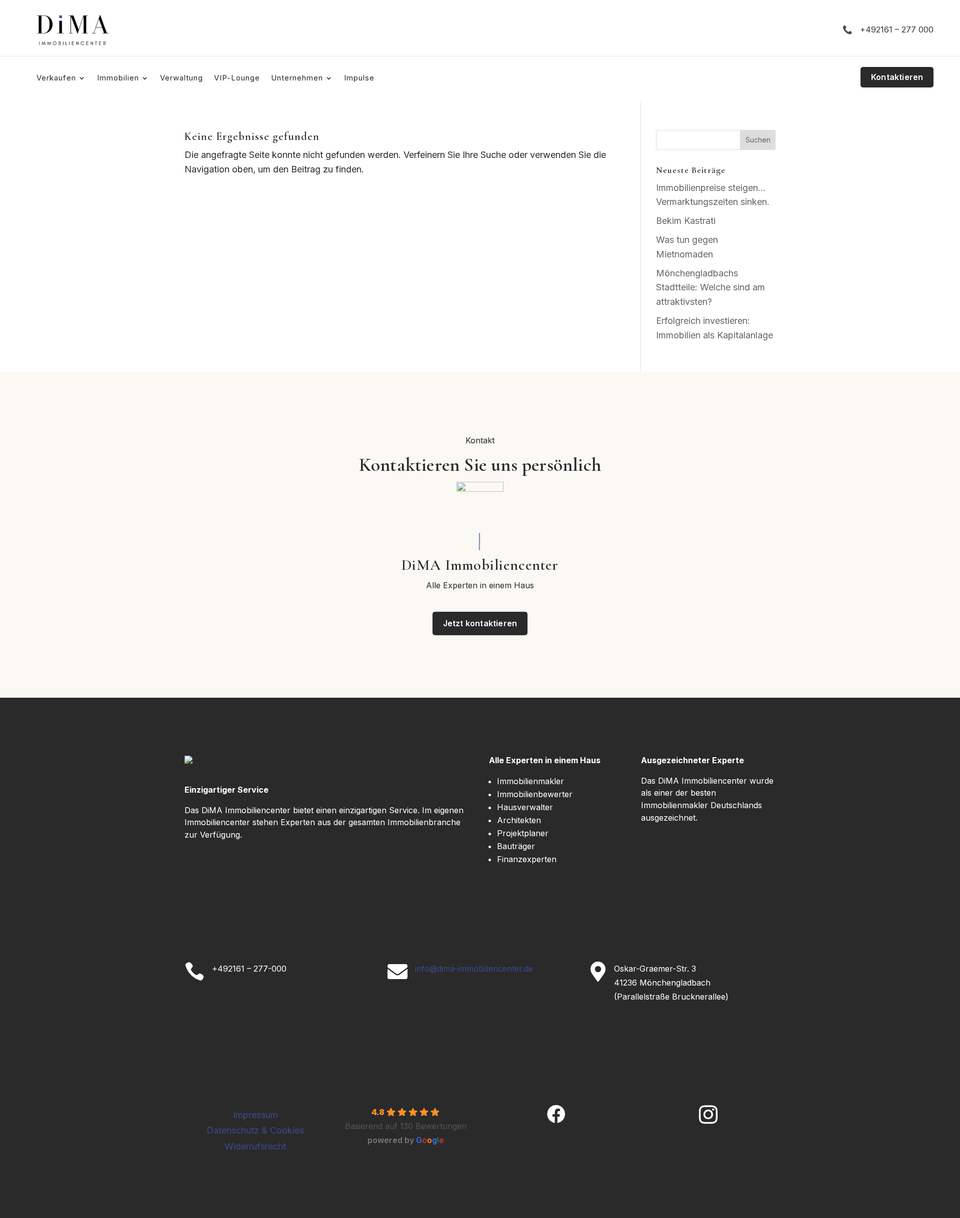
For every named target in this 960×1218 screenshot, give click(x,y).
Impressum (255, 1115)
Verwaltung (181, 78)
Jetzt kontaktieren (480, 623)
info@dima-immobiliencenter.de (474, 969)
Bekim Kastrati (686, 220)
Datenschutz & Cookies (255, 1130)
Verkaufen (56, 78)
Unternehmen (297, 78)
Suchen (758, 139)
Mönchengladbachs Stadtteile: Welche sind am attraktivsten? (710, 287)
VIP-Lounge (237, 78)
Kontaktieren (897, 77)
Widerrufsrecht (255, 1146)
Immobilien (118, 78)
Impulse (359, 78)
